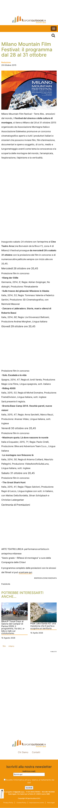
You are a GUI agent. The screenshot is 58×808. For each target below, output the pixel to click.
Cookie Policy (21, 803)
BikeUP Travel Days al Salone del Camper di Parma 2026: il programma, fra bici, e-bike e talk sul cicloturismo (13, 627)
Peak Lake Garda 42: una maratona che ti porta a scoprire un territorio (43, 626)
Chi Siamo (23, 752)
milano (11, 646)
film (4, 646)
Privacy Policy (8, 803)
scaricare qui (25, 572)
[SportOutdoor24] (29, 19)
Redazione (6, 62)
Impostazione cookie (29, 758)
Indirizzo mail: (29, 771)
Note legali (51, 803)
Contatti (36, 752)
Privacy (1, 795)
